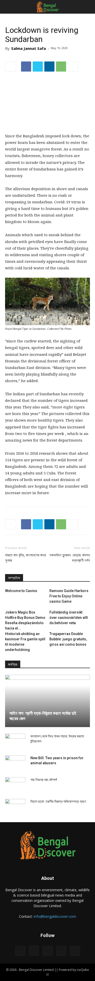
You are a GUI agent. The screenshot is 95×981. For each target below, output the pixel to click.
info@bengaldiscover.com (55, 916)
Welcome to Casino (21, 591)
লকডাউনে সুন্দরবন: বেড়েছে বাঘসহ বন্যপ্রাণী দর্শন (69, 558)
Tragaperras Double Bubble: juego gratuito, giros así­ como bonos (68, 639)
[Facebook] (20, 951)
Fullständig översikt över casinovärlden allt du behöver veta (68, 617)
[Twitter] (61, 951)
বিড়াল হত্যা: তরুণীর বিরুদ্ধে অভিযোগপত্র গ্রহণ (58, 801)
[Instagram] (34, 951)
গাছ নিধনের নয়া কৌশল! (43, 780)
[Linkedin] (48, 951)
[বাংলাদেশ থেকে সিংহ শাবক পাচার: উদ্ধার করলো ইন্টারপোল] (15, 741)
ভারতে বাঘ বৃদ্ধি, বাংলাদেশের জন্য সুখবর (25, 558)
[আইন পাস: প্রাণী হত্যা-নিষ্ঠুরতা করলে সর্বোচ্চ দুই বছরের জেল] (47, 701)
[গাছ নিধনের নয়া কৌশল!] (15, 784)
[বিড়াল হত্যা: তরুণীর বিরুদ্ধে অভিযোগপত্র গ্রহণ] (15, 806)
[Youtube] (75, 951)
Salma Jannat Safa (28, 48)
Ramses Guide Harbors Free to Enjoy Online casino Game (68, 596)
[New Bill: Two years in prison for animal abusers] (15, 763)
